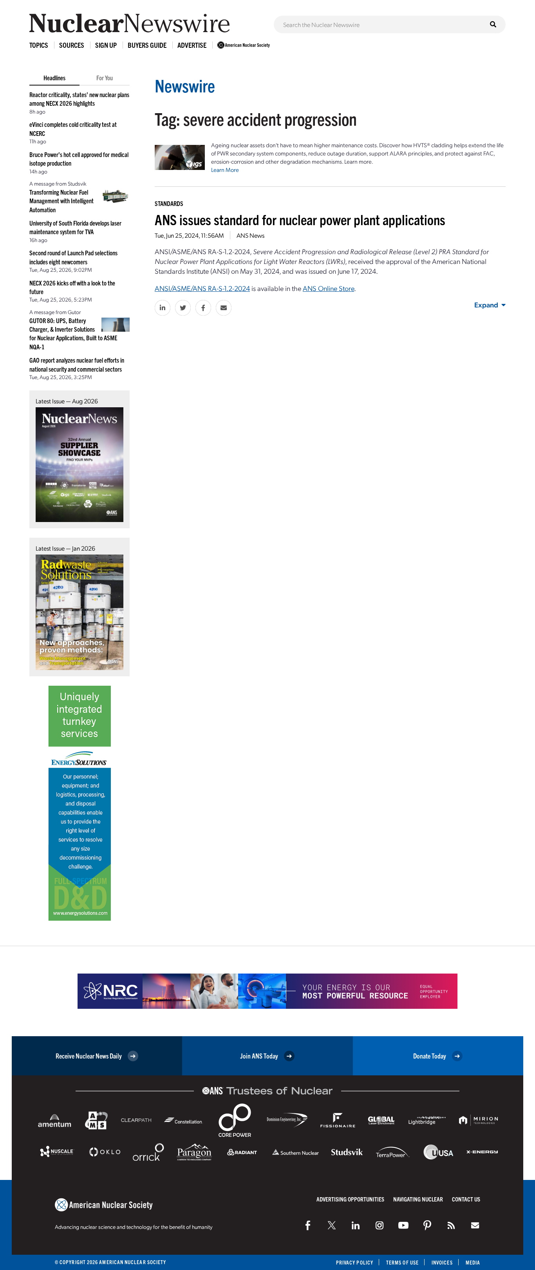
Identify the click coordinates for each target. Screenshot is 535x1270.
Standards (169, 203)
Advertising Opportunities (350, 1199)
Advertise (191, 44)
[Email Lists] (475, 1225)
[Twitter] (332, 1225)
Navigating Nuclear (418, 1199)
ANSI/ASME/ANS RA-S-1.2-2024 (202, 288)
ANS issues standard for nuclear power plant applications (300, 219)
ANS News (250, 235)
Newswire (185, 85)
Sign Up (106, 44)
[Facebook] (308, 1225)
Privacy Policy (354, 1262)
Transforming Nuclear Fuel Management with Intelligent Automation (61, 200)
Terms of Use (402, 1262)
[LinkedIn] (356, 1225)
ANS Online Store (328, 288)
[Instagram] (379, 1225)
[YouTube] (403, 1225)
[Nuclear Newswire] (451, 1225)
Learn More (225, 169)
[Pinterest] (427, 1225)
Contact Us (466, 1199)
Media (473, 1262)
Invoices (442, 1262)
